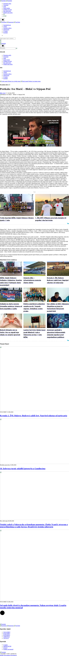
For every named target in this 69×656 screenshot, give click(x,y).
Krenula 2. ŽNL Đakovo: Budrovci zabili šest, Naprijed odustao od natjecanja (33, 416)
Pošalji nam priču (8, 12)
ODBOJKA (6, 636)
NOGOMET (6, 632)
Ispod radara (6, 8)
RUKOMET (6, 633)
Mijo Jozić (3, 93)
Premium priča (7, 3)
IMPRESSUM (7, 646)
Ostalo (5, 26)
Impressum (6, 29)
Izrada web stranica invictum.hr (8, 655)
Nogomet (5, 5)
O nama (5, 31)
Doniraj (5, 648)
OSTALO (6, 638)
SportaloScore (7, 25)
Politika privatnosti (8, 649)
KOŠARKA (6, 635)
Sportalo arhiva (7, 28)
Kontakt (5, 32)
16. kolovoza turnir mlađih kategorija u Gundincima (22, 468)
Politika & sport (7, 9)
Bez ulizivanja (7, 11)
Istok (4, 6)
